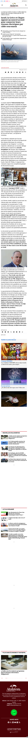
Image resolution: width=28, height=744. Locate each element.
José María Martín (5, 67)
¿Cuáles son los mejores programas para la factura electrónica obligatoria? (17, 437)
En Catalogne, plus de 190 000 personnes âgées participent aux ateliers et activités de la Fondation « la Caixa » (17, 454)
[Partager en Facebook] (11, 72)
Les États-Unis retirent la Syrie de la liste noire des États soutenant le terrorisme (17, 460)
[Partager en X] (14, 72)
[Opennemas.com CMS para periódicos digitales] (14, 730)
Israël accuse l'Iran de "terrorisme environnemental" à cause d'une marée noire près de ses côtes (14, 35)
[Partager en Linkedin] (22, 72)
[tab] (6, 678)
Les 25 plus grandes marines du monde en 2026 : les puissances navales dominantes (16, 443)
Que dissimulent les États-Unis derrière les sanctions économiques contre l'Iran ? (16, 514)
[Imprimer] (8, 72)
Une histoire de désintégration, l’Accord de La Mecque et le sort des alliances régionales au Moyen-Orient (17, 448)
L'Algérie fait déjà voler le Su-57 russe (16, 518)
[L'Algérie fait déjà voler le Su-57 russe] (4, 519)
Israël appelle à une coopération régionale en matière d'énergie (14, 39)
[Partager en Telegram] (19, 72)
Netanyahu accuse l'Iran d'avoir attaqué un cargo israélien (13, 31)
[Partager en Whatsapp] (25, 72)
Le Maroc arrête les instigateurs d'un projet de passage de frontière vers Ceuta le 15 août (17, 525)
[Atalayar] (14, 5)
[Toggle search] (26, 5)
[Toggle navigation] (2, 5)
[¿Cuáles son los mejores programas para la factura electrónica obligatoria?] (4, 437)
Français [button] (25, 1)
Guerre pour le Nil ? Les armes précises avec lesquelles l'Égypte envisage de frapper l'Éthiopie (16, 530)
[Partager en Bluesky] (17, 72)
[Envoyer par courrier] (5, 72)
